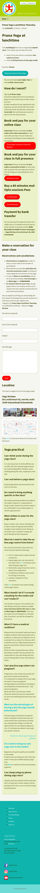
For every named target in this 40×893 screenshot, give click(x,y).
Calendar (11, 821)
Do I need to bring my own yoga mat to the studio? (17, 745)
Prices (11, 818)
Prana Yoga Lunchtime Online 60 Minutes (18, 145)
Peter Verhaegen (9, 839)
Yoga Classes (13, 811)
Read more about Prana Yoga (15, 73)
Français (23, 3)
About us (11, 825)
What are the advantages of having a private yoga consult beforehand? (19, 707)
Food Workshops (14, 815)
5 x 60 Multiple (12, 197)
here (7, 438)
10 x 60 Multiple (12, 204)
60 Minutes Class (13, 178)
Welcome (12, 808)
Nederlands (31, 3)
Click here (11, 844)
